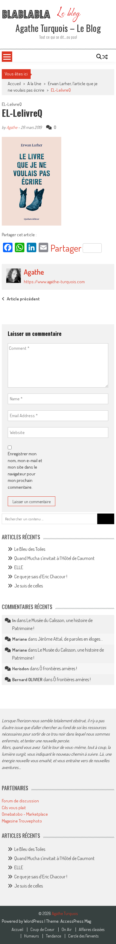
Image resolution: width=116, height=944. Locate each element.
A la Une (34, 83)
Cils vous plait (14, 807)
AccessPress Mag (75, 921)
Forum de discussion (20, 801)
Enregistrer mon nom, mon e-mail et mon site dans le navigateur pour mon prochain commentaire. (25, 470)
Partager (66, 248)
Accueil (17, 929)
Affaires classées (91, 929)
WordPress (34, 921)
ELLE (18, 567)
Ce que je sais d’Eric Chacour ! (40, 576)
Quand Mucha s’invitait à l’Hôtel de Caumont (54, 558)
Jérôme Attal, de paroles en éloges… (70, 639)
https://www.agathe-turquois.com (54, 281)
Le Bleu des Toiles (29, 549)
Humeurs (31, 936)
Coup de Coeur (42, 929)
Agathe (12, 127)
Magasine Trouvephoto (22, 821)
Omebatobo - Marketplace (25, 814)
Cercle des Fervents (83, 936)
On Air (67, 929)
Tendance (53, 936)
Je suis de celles (28, 586)
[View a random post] (105, 57)
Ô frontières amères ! (58, 668)
